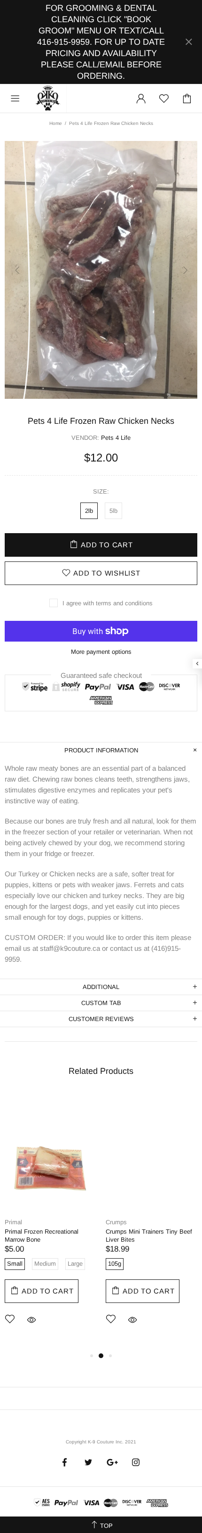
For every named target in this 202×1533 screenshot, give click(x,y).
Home (55, 123)
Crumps (116, 1222)
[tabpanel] (50, 1221)
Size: (101, 491)
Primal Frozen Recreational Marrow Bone (41, 1235)
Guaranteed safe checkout (101, 675)
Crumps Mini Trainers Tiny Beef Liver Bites (149, 1235)
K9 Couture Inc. (48, 98)
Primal (13, 1222)
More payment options (101, 651)
